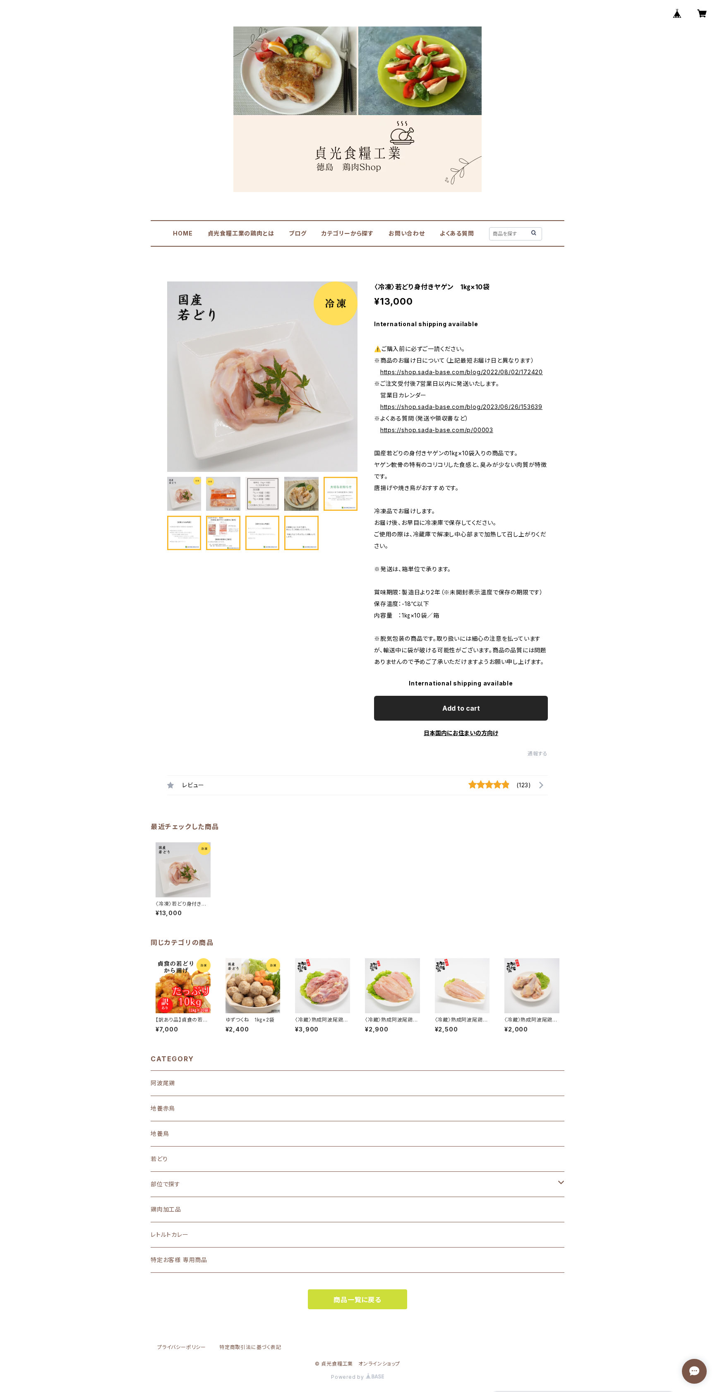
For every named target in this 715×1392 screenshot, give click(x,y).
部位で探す (165, 1184)
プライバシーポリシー (181, 1347)
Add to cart (461, 708)
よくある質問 (457, 233)
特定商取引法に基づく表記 (250, 1347)
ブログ (297, 233)
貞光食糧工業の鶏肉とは (241, 233)
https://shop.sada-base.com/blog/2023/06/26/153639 (461, 406)
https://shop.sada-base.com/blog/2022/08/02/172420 (461, 371)
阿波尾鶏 (163, 1083)
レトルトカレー (170, 1234)
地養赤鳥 (163, 1108)
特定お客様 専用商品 (179, 1259)
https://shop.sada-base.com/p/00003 (436, 429)
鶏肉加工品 (166, 1209)
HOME (182, 233)
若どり (159, 1158)
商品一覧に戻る (357, 1300)
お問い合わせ (407, 233)
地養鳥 (160, 1133)
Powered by (348, 1377)
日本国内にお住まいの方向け (461, 732)
